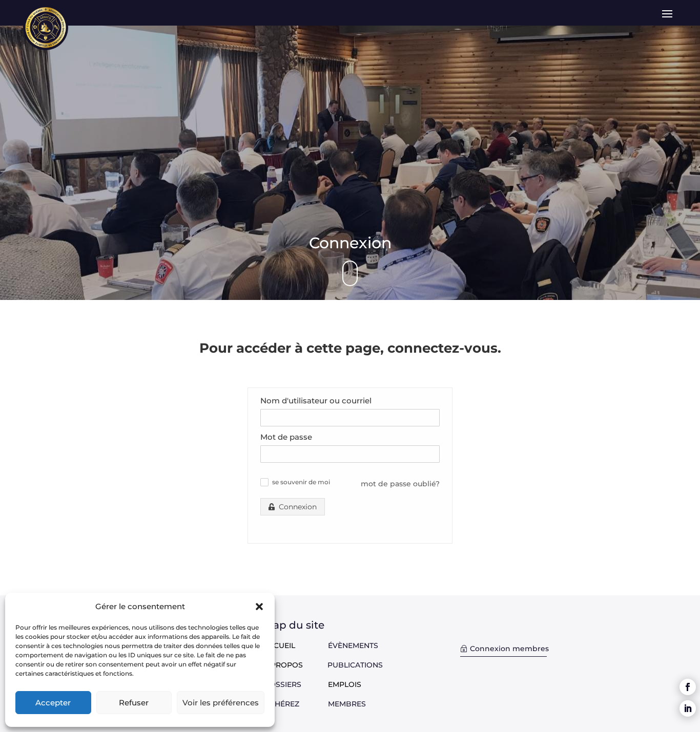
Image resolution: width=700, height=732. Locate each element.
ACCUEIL (279, 645)
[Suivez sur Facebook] (688, 687)
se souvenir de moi (301, 482)
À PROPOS (283, 665)
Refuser (134, 702)
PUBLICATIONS (355, 665)
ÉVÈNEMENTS (353, 645)
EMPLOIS (344, 684)
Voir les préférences (220, 702)
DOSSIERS (295, 684)
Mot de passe (286, 437)
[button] (259, 606)
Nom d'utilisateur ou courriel (316, 400)
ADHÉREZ (295, 703)
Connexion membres (509, 648)
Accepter (53, 702)
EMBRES (350, 703)
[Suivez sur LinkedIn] (688, 708)
